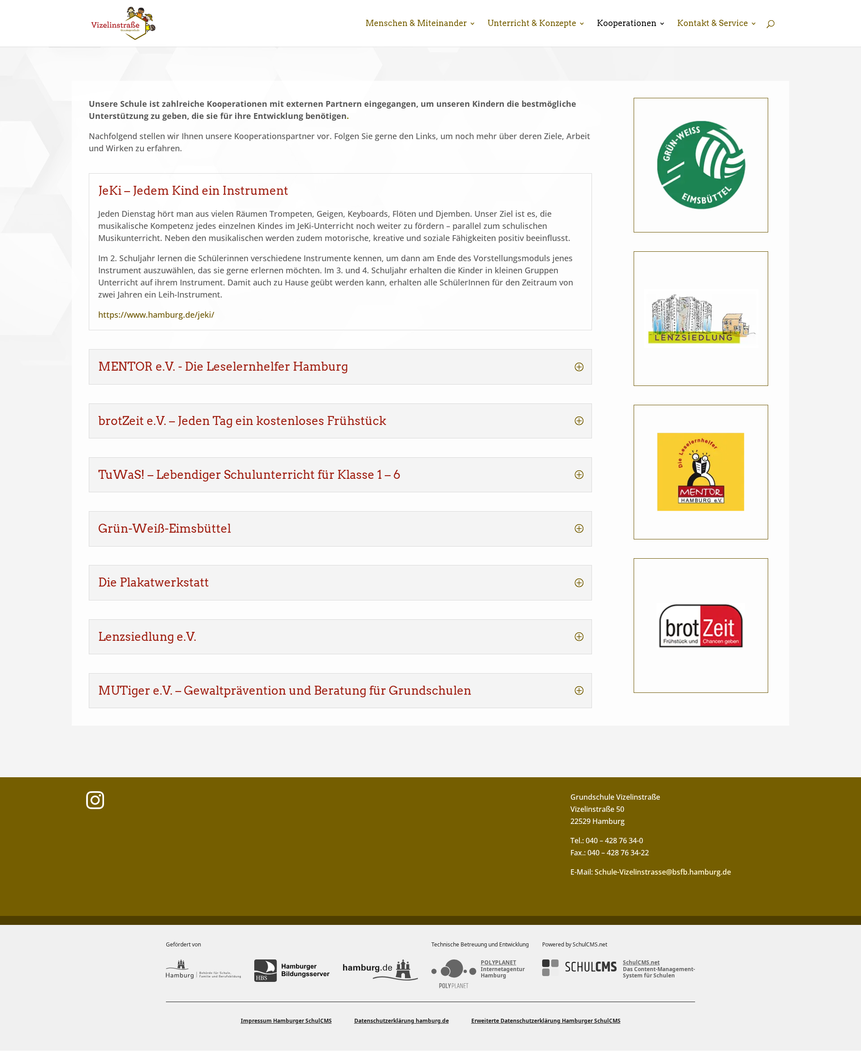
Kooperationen (627, 24)
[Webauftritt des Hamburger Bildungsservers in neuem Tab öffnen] (291, 970)
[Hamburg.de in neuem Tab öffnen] (380, 970)
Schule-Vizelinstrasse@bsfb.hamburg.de (663, 872)
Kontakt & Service (712, 24)
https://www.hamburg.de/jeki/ (156, 314)
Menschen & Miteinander (416, 24)
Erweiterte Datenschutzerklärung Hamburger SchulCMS (546, 1021)
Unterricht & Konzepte (531, 24)
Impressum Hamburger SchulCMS (286, 1021)
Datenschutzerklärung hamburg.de (401, 1021)
